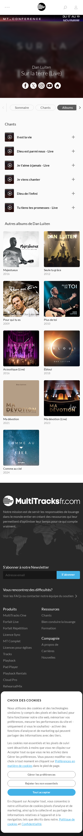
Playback (9, 660)
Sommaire (22, 107)
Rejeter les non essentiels (41, 783)
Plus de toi (50, 319)
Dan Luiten (41, 67)
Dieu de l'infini (27, 193)
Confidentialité (32, 824)
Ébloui (48, 369)
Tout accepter (42, 792)
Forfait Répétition (15, 628)
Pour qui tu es (12, 319)
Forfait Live (11, 622)
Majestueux (10, 270)
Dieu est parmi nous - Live (35, 151)
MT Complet (12, 641)
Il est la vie (24, 137)
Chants (45, 107)
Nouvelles (48, 657)
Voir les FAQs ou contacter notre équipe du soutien (38, 596)
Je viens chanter (28, 179)
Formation (49, 628)
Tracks (7, 654)
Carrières (48, 651)
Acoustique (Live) (14, 369)
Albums (67, 107)
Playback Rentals (15, 673)
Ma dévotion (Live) (55, 419)
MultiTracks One (14, 615)
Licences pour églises (17, 647)
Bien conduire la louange (58, 622)
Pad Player (10, 667)
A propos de (50, 644)
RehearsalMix (12, 686)
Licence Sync (11, 634)
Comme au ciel (12, 468)
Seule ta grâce (52, 270)
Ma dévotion (11, 419)
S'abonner (68, 574)
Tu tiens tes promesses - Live (37, 207)
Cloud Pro (10, 680)
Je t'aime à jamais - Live (33, 165)
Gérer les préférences (42, 774)
